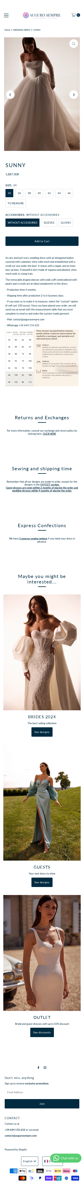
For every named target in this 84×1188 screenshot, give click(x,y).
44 (59, 193)
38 (29, 193)
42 (49, 193)
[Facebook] (38, 1067)
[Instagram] (45, 1067)
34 (9, 193)
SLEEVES (49, 222)
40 (39, 193)
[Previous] (10, 94)
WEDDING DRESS (21, 30)
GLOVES (66, 222)
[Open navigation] (6, 15)
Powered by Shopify (16, 1149)
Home (7, 30)
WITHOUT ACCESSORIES (22, 222)
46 (69, 193)
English (28, 1161)
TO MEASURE (16, 203)
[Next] (73, 94)
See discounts (42, 1032)
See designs (42, 732)
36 (19, 193)
